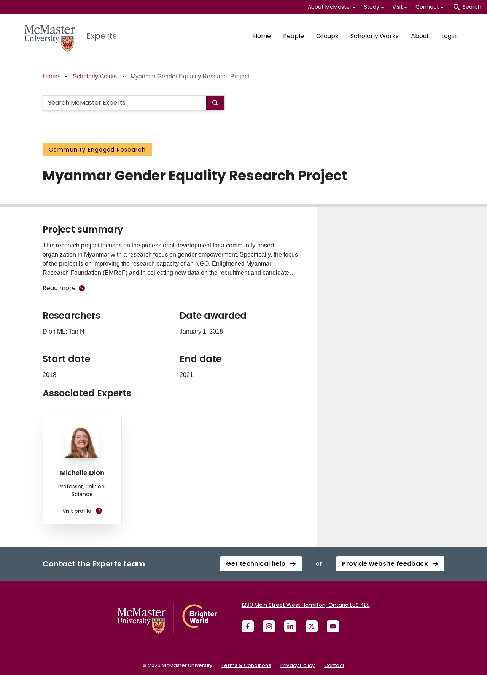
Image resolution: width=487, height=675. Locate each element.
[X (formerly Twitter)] (312, 626)
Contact (334, 665)
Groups (327, 36)
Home (262, 36)
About (420, 36)
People (293, 36)
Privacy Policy (297, 665)
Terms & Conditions (246, 665)
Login (449, 36)
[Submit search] (215, 103)
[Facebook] (248, 626)
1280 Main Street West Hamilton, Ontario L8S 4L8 (306, 605)
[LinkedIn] (290, 626)
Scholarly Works (374, 36)
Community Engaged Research (97, 149)
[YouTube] (333, 626)
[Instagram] (269, 626)
